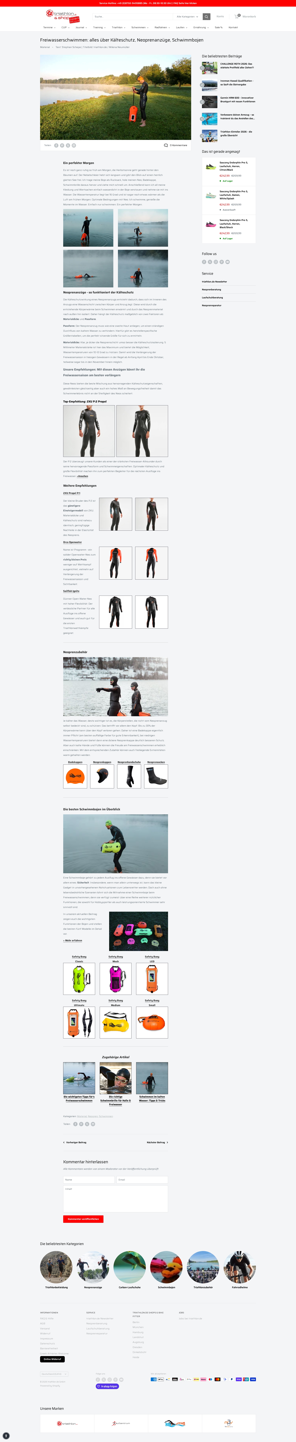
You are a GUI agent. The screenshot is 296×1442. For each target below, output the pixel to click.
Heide (136, 1357)
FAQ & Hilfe (46, 1318)
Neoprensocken (156, 762)
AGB (42, 1323)
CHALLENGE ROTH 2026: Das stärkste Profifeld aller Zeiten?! (237, 65)
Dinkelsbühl (139, 1352)
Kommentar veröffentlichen (83, 1219)
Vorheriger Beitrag (76, 1142)
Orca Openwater (72, 542)
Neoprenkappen (102, 762)
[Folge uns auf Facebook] (204, 261)
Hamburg (138, 1332)
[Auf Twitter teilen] (68, 145)
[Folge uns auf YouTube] (227, 261)
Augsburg (138, 1342)
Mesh (116, 961)
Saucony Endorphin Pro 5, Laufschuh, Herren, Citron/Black (234, 166)
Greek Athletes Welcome (54, 1353)
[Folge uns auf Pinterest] (222, 261)
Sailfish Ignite (71, 591)
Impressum (46, 1338)
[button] (6, 1436)
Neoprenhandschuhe (129, 762)
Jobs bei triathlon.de (190, 1318)
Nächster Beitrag (156, 1142)
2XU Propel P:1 (71, 493)
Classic (79, 961)
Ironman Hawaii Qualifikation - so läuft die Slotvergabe (236, 82)
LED (152, 961)
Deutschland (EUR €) (51, 1374)
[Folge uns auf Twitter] (210, 261)
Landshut (138, 1337)
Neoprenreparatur (211, 305)
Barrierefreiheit (49, 1348)
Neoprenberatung (211, 289)
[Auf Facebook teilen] (56, 145)
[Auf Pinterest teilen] (62, 145)
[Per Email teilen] (74, 145)
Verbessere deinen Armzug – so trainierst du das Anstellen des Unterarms (237, 116)
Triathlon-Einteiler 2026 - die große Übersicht (236, 133)
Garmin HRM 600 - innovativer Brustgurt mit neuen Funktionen (237, 99)
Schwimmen (106, 1116)
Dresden (137, 1347)
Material (45, 47)
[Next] (256, 1267)
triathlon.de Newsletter (214, 282)
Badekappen (75, 762)
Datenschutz (47, 1343)
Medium (115, 1005)
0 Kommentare (178, 145)
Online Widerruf (52, 1359)
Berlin (136, 1322)
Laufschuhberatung (212, 297)
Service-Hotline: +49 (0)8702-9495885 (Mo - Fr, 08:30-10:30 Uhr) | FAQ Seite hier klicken (148, 3)
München (138, 1327)
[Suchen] (206, 16)
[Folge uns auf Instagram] (216, 261)
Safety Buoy (79, 957)
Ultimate (79, 1005)
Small (152, 1005)
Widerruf (45, 1333)
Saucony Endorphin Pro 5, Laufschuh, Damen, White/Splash (234, 195)
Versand (45, 1328)
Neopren (93, 1116)
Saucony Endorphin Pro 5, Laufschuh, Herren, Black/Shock (234, 223)
